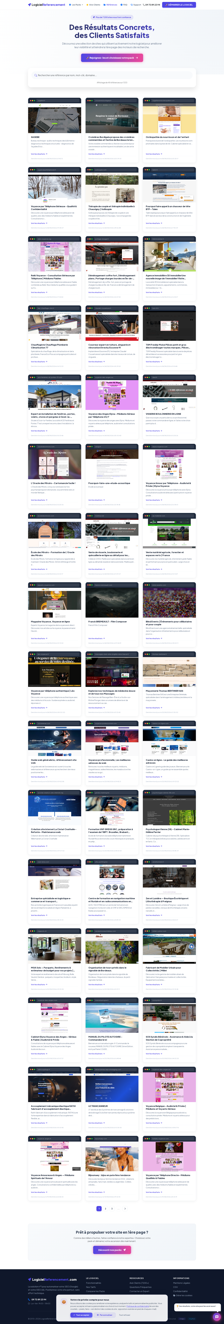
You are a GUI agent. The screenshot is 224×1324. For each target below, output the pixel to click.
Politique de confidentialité (138, 1306)
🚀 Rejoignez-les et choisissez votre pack (110, 57)
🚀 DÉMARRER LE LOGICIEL (179, 4)
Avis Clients (94, 4)
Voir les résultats (38, 154)
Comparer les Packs (95, 1291)
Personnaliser (106, 1315)
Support (137, 4)
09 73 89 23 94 (152, 4)
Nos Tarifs (91, 1287)
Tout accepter (82, 1315)
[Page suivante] (125, 1208)
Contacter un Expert (139, 1291)
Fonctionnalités (93, 1283)
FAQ (125, 4)
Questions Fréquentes (141, 1287)
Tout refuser (124, 1315)
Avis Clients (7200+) (139, 1283)
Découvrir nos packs (109, 1249)
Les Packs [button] (76, 4)
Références (111, 4)
